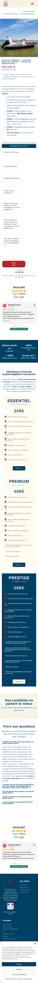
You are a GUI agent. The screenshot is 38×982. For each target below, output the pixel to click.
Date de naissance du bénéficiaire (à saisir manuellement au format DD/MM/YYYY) (12, 206)
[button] (35, 944)
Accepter (19, 964)
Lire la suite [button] (7, 321)
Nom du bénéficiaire (10, 166)
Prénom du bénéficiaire (11, 152)
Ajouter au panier (14, 264)
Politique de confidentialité (24, 978)
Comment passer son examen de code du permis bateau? (17, 802)
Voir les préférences (19, 974)
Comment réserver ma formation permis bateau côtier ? (17, 797)
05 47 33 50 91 (24, 146)
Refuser (19, 969)
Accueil (5, 11)
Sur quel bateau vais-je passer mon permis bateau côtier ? (18, 792)
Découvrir (19, 468)
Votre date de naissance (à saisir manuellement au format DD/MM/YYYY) (11, 241)
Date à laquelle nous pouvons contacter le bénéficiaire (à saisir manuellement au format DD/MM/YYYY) (12, 224)
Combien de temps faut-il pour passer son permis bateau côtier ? (18, 742)
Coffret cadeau (15, 11)
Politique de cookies (10, 978)
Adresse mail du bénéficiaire (9, 192)
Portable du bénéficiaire (11, 178)
